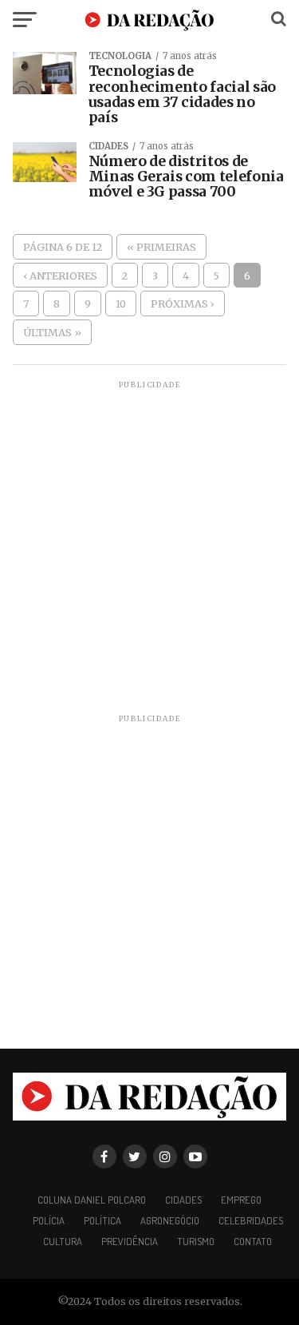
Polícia (49, 1220)
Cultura (62, 1241)
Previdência (129, 1241)
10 (121, 303)
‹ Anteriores (60, 275)
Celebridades (250, 1220)
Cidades (183, 1199)
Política (102, 1220)
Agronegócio (169, 1220)
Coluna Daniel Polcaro (91, 1199)
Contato (253, 1241)
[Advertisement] (149, 541)
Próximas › (182, 303)
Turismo (195, 1241)
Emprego (241, 1199)
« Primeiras (161, 246)
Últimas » (52, 332)
